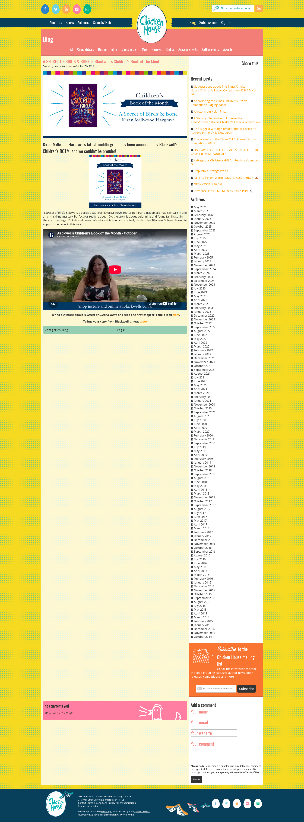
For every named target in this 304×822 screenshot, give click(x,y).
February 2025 (203, 257)
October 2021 (203, 366)
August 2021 (202, 373)
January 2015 (202, 625)
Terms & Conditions (97, 802)
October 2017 (203, 501)
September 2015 (205, 598)
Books (70, 22)
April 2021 (200, 389)
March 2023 (201, 304)
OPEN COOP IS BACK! (208, 184)
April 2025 (200, 250)
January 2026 (202, 219)
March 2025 (201, 254)
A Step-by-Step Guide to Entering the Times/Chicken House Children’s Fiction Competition (225, 120)
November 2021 (204, 362)
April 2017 (200, 524)
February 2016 (203, 579)
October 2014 (203, 637)
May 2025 (200, 246)
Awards (227, 49)
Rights (225, 22)
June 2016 (200, 563)
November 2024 (204, 265)
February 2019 (203, 459)
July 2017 (200, 513)
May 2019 (200, 451)
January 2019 (202, 462)
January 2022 (202, 354)
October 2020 (203, 408)
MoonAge (106, 811)
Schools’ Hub (102, 22)
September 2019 (205, 443)
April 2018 (200, 490)
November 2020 (204, 404)
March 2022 (201, 346)
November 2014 (204, 633)
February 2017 (203, 532)
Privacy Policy (115, 802)
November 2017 (204, 497)
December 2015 (204, 586)
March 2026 (201, 211)
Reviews (157, 49)
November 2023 (204, 284)
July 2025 (200, 238)
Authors (83, 22)
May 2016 (200, 567)
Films (114, 49)
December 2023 (204, 281)
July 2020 (200, 420)
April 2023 (200, 300)
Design (102, 49)
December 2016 (204, 540)
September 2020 (205, 412)
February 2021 (203, 397)
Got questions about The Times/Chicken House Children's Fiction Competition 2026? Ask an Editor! (224, 90)
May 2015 (200, 609)
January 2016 (202, 582)
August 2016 (202, 555)
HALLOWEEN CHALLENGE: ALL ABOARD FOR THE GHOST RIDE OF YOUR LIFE (225, 152)
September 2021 (205, 370)
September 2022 (205, 327)
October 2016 (203, 548)
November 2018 (204, 466)
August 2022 (202, 331)
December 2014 (204, 629)
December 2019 (204, 439)
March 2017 (201, 528)
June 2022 (200, 335)
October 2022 (203, 323)
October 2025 (203, 226)
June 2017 (200, 517)
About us (55, 22)
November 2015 (204, 590)
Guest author (130, 49)
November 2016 (204, 544)
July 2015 (200, 606)
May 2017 (200, 520)
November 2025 (204, 223)
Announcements (188, 49)
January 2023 (202, 312)
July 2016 (200, 559)
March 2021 (201, 393)
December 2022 (204, 315)
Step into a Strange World (211, 171)
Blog (192, 22)
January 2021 (202, 401)
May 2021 (200, 385)
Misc (145, 49)
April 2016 (200, 571)
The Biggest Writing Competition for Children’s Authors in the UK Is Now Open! (223, 131)
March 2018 (201, 493)
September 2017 (205, 505)
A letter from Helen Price (210, 111)
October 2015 (203, 594)
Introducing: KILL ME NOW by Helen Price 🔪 (223, 191)
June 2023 (200, 292)
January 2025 (202, 261)
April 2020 (200, 428)
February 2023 (203, 308)
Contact (82, 802)
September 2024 (205, 269)
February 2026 (203, 215)
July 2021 (200, 377)
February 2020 (203, 435)
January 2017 (202, 536)
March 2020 (201, 432)
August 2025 (202, 234)
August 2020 (202, 416)
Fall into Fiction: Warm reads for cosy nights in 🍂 (226, 178)
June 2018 (200, 482)
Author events (210, 49)
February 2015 (203, 621)
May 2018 (200, 486)
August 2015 (202, 602)
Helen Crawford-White (122, 814)
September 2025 (205, 230)
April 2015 (200, 613)
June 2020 (200, 424)
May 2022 (200, 339)
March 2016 (201, 575)
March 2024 (201, 273)
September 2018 (205, 474)
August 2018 (202, 478)
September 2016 (205, 551)
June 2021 (200, 381)
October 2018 (203, 470)
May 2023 (200, 296)
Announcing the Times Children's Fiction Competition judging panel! (219, 103)
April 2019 (200, 455)
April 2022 (200, 343)
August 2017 (202, 509)
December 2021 (204, 358)
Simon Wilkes (142, 811)
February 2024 (203, 277)
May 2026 (200, 207)
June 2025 (200, 242)
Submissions (208, 22)
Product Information (88, 806)
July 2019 (200, 447)
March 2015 (201, 617)
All (71, 49)
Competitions (85, 49)
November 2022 (204, 319)
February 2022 (203, 350)
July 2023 (200, 288)
